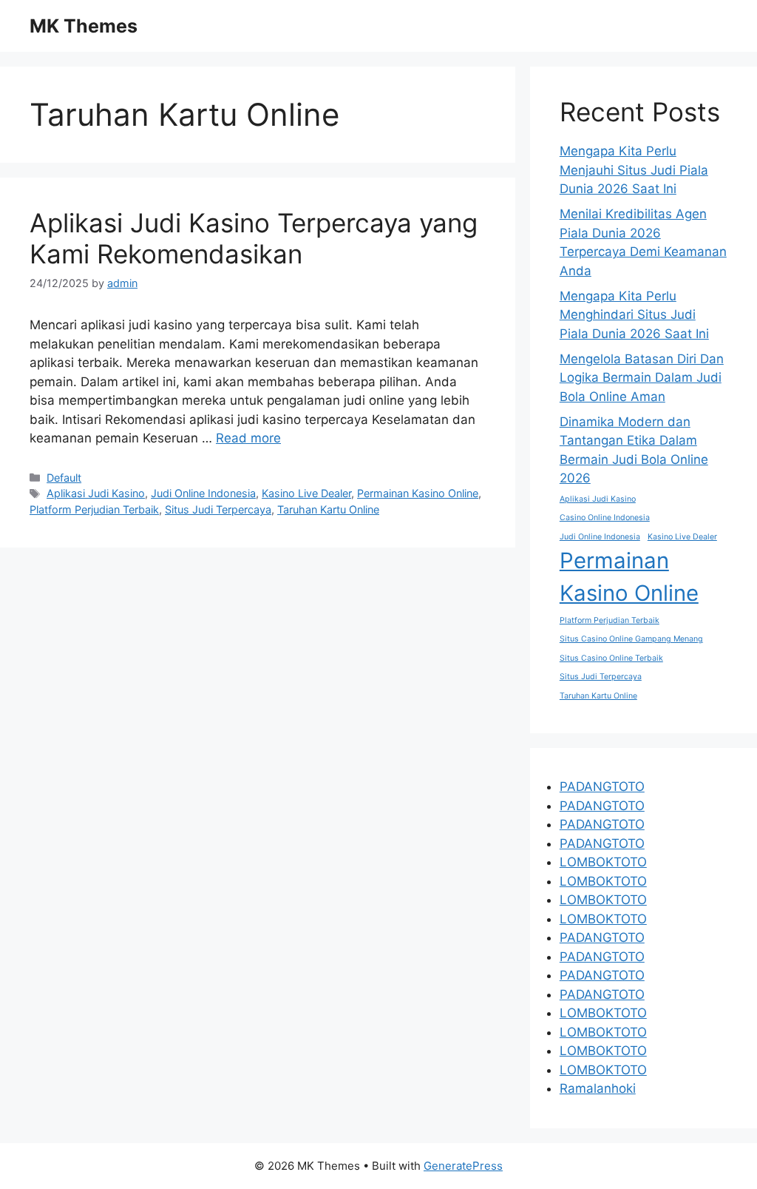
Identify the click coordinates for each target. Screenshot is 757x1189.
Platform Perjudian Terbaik (94, 509)
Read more (248, 438)
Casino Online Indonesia (605, 517)
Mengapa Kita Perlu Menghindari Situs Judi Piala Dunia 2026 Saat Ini (634, 315)
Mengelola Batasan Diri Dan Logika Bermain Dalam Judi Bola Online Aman (642, 377)
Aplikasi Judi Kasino (96, 493)
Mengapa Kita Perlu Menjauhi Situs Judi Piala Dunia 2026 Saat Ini (634, 170)
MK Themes (84, 26)
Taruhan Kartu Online (328, 509)
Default (64, 477)
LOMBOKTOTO (603, 862)
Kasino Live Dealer (306, 493)
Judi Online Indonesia (203, 493)
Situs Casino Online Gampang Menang (631, 639)
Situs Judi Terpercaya (218, 509)
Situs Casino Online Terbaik (611, 658)
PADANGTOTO (602, 786)
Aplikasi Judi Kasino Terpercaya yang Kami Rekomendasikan (254, 238)
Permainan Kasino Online (417, 493)
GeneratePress (463, 1166)
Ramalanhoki (598, 1088)
